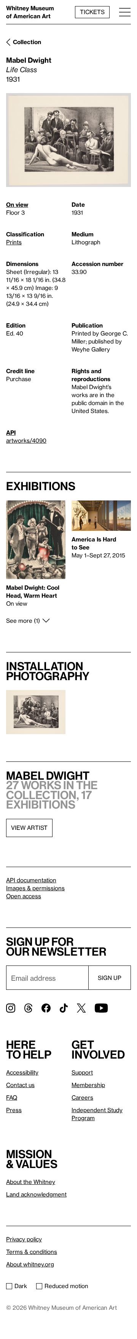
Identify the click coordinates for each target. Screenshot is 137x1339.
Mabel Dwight (28, 60)
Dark (20, 1285)
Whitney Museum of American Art (30, 12)
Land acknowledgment (36, 1194)
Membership (88, 1084)
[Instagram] (11, 1008)
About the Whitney (30, 1181)
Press (14, 1109)
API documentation (31, 880)
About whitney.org (30, 1264)
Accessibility (22, 1072)
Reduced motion (66, 1285)
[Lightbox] (68, 140)
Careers (82, 1097)
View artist (29, 827)
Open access (23, 896)
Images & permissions (35, 888)
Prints (14, 242)
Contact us (20, 1084)
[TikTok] (63, 1008)
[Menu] (124, 12)
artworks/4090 (26, 440)
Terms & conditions (31, 1251)
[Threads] (28, 1008)
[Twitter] (81, 1008)
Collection (27, 41)
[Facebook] (46, 1008)
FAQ (11, 1097)
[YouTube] (101, 1008)
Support (82, 1072)
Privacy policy (24, 1239)
